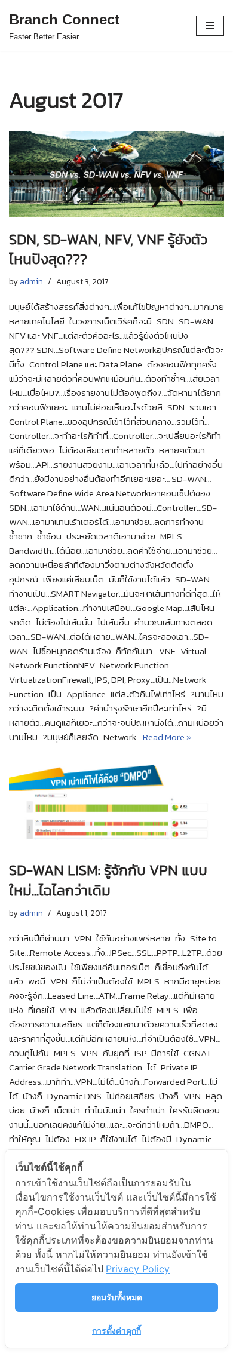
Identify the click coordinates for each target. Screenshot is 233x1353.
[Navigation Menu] (210, 26)
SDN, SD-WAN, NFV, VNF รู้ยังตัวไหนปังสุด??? (108, 249)
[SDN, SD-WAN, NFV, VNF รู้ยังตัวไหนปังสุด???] (116, 174)
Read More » (167, 737)
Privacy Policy (138, 1269)
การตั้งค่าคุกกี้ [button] (116, 1331)
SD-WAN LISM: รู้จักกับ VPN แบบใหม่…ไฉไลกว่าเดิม (108, 880)
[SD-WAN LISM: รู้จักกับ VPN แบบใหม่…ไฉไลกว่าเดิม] (116, 805)
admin (31, 281)
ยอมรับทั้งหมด (116, 1297)
